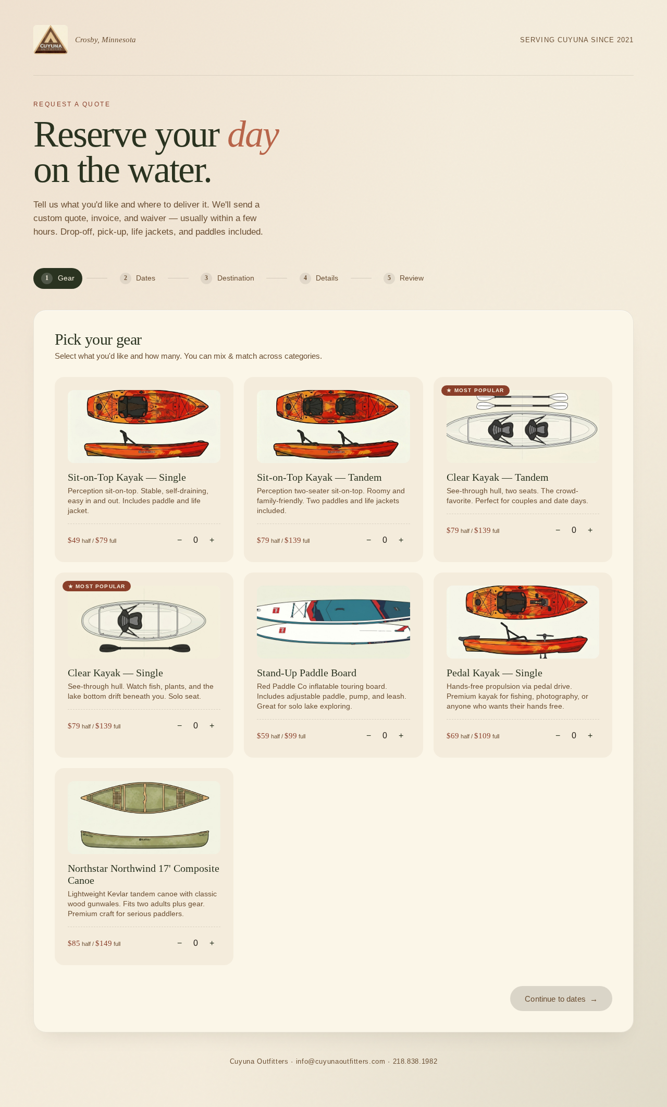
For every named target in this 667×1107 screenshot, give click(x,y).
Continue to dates (561, 998)
